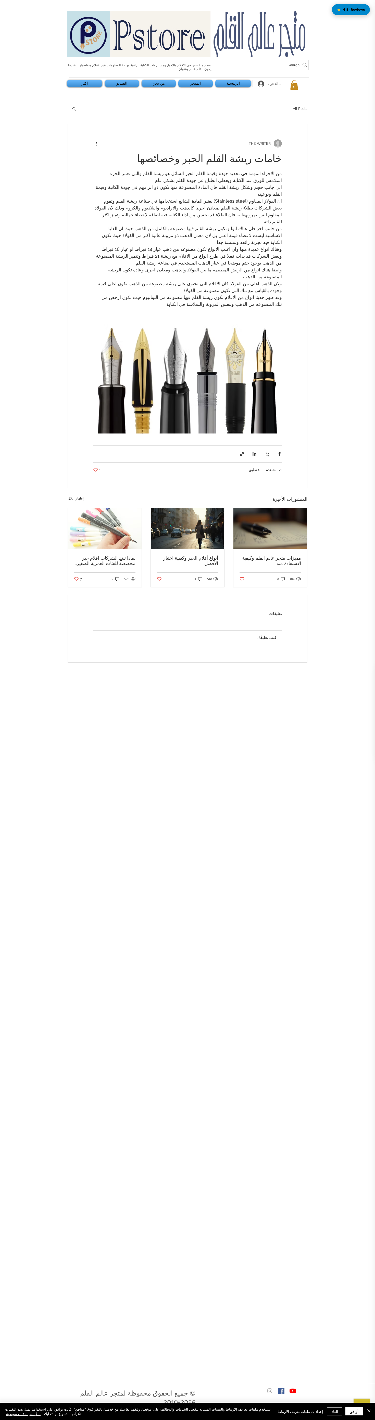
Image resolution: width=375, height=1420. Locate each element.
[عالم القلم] (293, 1391)
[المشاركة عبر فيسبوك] (279, 454)
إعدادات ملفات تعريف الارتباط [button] (300, 1411)
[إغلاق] (369, 1411)
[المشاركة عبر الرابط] (242, 454)
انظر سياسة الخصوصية (23, 1413)
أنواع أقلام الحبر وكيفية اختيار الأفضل (190, 560)
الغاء (334, 1411)
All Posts (300, 109)
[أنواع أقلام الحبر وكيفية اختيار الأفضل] (187, 528)
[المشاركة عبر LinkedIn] (254, 454)
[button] (294, 85)
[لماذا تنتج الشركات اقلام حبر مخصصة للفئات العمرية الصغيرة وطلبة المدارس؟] (105, 528)
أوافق (354, 1411)
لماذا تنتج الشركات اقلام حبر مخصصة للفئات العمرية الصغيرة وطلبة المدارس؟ (104, 560)
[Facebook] (281, 1391)
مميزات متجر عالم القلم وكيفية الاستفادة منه (271, 560)
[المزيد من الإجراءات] (96, 143)
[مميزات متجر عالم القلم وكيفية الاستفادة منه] (270, 528)
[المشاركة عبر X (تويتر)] (267, 454)
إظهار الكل (76, 498)
